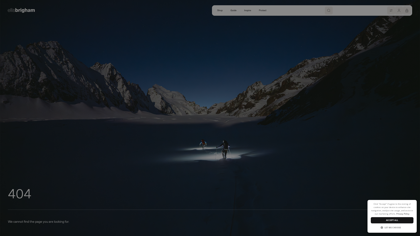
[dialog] (392, 216)
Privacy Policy (402, 213)
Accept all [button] (392, 220)
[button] (392, 227)
